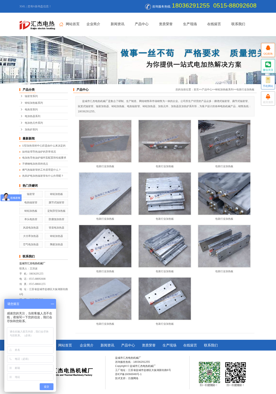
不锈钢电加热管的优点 (35, 163)
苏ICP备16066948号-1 (128, 374)
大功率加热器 (31, 236)
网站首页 (73, 24)
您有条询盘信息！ (40, 6)
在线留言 (214, 24)
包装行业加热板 (245, 89)
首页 (196, 89)
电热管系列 (31, 109)
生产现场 (190, 24)
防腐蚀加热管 (56, 219)
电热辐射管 (30, 202)
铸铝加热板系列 (34, 102)
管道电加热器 (56, 227)
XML (22, 6)
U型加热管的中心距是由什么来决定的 (44, 145)
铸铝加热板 (56, 194)
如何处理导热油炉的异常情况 (39, 151)
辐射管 (31, 194)
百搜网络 (133, 378)
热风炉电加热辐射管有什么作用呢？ (43, 175)
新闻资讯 (117, 24)
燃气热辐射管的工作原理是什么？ (41, 169)
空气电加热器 (31, 244)
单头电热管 (30, 219)
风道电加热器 (31, 227)
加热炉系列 (31, 129)
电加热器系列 (32, 116)
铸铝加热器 (56, 236)
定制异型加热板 (56, 210)
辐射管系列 (31, 96)
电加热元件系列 (34, 122)
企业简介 (93, 24)
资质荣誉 (166, 24)
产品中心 (142, 24)
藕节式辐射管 (56, 202)
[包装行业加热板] (105, 141)
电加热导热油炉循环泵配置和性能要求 (44, 157)
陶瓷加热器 (56, 244)
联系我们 (238, 24)
